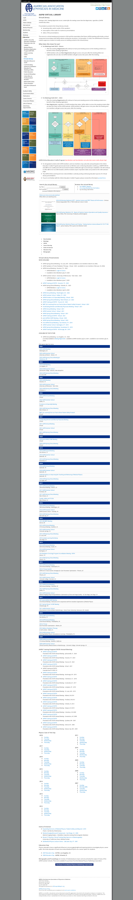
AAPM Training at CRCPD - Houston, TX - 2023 (56, 283)
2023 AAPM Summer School (47, 384)
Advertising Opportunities (27, 106)
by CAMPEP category (85, 186)
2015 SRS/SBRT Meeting (45, 521)
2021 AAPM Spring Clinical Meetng (48, 432)
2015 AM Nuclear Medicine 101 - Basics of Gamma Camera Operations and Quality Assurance (82, 212)
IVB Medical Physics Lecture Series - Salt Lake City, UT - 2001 (60, 841)
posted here (102, 178)
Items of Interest (48, 247)
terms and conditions (70, 890)
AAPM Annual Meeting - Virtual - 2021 (53, 309)
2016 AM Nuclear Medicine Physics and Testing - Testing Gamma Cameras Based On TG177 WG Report (82, 225)
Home (92, 4)
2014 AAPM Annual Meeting (46, 545)
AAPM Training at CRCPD (50, 652)
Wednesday (47, 741)
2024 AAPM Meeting (44, 365)
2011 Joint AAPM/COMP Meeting (48, 600)
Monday (46, 760)
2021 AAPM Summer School (47, 428)
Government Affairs (28, 93)
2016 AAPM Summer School (47, 510)
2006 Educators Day (48, 855)
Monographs (46, 252)
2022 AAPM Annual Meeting (46, 396)
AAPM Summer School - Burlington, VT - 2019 (55, 325)
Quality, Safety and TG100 (46, 498)
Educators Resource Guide (29, 62)
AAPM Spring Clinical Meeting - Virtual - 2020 (55, 320)
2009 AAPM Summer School (47, 644)
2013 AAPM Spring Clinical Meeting (48, 573)
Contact (108, 5)
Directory (97, 4)
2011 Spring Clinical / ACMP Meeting (49, 604)
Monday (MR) (83, 787)
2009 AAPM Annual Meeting (46, 639)
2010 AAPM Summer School (47, 632)
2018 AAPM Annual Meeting (46, 466)
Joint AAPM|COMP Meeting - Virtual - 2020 (55, 318)
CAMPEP (26, 45)
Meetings (25, 35)
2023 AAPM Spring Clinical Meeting (48, 388)
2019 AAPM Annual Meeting (46, 451)
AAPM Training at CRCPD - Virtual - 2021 (54, 316)
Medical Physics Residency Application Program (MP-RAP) (30, 49)
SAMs (25, 57)
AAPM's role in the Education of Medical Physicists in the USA (29, 41)
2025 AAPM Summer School (47, 353)
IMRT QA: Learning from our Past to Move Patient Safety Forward (57, 412)
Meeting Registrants (60, 339)
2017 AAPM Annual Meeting (46, 486)
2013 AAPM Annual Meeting (46, 565)
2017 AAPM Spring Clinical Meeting (48, 494)
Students (25, 32)
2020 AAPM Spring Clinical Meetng (48, 443)
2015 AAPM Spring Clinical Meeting (48, 534)
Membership (26, 30)
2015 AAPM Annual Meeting (46, 525)
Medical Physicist (27, 27)
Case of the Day (47, 245)
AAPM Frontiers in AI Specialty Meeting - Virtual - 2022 (58, 297)
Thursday (47, 742)
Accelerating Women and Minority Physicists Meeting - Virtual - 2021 (62, 306)
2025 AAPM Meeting (44, 349)
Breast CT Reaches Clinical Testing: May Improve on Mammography (62, 837)
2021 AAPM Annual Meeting (46, 424)
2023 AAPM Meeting (44, 380)
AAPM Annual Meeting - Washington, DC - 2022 (56, 293)
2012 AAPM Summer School (47, 593)
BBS (104, 5)
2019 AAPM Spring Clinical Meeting (48, 459)
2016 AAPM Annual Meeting (46, 505)
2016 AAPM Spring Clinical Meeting (48, 514)
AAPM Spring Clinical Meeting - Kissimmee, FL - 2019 (58, 327)
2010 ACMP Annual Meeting (46, 615)
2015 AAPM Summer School (47, 529)
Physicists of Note (48, 254)
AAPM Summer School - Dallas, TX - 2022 (54, 295)
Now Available (47, 239)
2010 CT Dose (43, 624)
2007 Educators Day (48, 853)
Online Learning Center (28, 54)
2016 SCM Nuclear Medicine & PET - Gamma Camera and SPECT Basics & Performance (79, 200)
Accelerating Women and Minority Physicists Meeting (53, 419)
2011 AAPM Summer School (47, 608)
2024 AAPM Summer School (47, 369)
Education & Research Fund (30, 86)
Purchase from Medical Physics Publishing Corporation (74, 864)
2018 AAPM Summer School (47, 470)
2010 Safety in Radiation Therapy (48, 628)
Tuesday (46, 739)
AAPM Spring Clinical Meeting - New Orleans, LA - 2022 (58, 300)
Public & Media (27, 22)
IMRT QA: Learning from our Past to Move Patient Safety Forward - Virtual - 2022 (66, 304)
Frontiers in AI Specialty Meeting (48, 404)
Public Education (28, 72)
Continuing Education (96, 5)
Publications (26, 96)
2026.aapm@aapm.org (58, 886)
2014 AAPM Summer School (47, 549)
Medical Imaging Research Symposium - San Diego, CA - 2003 (60, 833)
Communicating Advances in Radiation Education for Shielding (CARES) (30, 67)
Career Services (105, 4)
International (26, 25)
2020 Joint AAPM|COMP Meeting (48, 439)
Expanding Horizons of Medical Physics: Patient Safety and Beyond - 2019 (64, 829)
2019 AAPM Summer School (47, 455)
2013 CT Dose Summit (45, 569)
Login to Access (61, 270)
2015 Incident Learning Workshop (48, 538)
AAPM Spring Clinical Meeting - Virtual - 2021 (55, 313)
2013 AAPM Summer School (47, 577)
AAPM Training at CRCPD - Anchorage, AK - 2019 (56, 329)
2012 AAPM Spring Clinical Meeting (48, 589)
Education (26, 37)
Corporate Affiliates (28, 101)
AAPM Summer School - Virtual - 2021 (53, 311)
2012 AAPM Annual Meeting (46, 584)
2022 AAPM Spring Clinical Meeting (48, 408)
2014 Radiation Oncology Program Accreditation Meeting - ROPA (57, 553)
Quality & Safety (27, 91)
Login (29, 1)
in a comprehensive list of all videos (89, 188)
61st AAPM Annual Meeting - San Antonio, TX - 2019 (57, 322)
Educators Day (47, 249)
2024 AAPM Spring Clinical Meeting (48, 373)
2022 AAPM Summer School (47, 400)
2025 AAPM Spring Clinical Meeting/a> (49, 358)
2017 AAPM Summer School (47, 490)
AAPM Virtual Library (50, 14)
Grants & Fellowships (30, 74)
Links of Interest (27, 103)
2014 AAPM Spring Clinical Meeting (48, 558)
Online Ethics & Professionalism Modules (28, 77)
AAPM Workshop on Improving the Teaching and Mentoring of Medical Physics (60, 474)
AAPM (24, 20)
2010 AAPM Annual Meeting (46, 620)
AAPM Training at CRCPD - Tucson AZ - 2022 (55, 302)
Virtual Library (28, 59)
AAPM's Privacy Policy (44, 888)
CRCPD (45, 243)
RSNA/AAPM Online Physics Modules (29, 82)
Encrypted (24, 1)
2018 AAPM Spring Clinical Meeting (48, 479)
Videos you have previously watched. (49, 195)
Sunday (46, 737)
